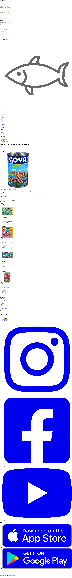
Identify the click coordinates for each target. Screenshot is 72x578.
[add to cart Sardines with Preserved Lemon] (3, 262)
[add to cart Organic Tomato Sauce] (3, 285)
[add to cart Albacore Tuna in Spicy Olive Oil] (3, 240)
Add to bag (2, 198)
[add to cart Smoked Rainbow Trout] (3, 219)
